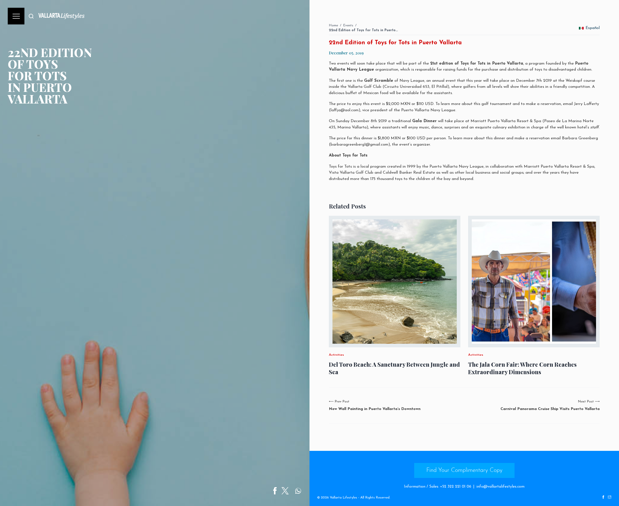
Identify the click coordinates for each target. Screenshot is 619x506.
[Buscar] (31, 16)
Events (348, 25)
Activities (336, 355)
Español (593, 28)
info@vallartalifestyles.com (500, 487)
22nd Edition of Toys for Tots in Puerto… (363, 30)
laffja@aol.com (345, 110)
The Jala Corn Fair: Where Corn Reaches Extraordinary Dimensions (522, 368)
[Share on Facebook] (275, 490)
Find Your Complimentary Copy (464, 470)
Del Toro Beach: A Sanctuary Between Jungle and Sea (394, 368)
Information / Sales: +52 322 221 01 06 (437, 487)
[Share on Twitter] (285, 490)
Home (333, 25)
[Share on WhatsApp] (298, 490)
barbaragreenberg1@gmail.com (359, 144)
